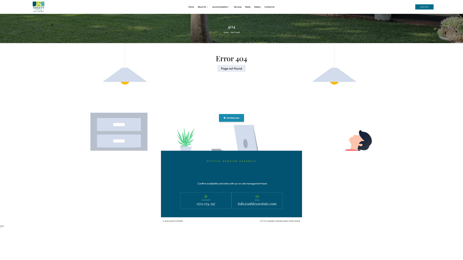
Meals (247, 7)
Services (238, 7)
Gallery (257, 7)
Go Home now (233, 118)
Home (191, 7)
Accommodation (220, 7)
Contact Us (269, 7)
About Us (202, 7)
